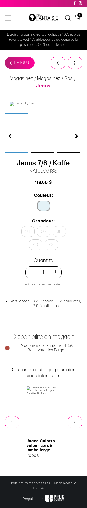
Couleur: (43, 195)
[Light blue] (43, 206)
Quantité (44, 260)
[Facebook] (75, 3)
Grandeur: (43, 221)
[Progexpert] (54, 499)
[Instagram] (80, 3)
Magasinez (21, 78)
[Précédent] (58, 63)
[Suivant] (75, 63)
